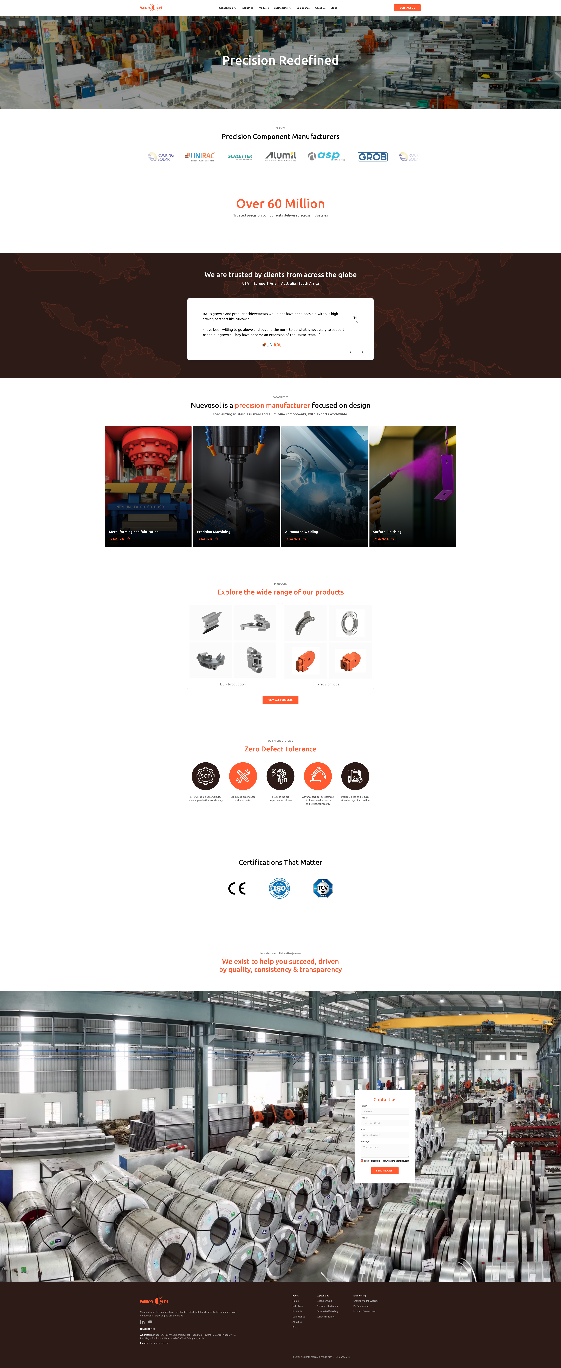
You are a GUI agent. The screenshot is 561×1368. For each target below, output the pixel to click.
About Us (320, 8)
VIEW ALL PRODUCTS (280, 700)
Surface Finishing (326, 1316)
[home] (151, 7)
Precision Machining (327, 1306)
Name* (364, 1106)
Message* (365, 1141)
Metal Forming (324, 1301)
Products (263, 8)
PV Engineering (361, 1306)
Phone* (364, 1118)
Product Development (364, 1311)
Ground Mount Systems (366, 1301)
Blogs (334, 8)
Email (363, 1129)
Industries (247, 8)
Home (295, 1301)
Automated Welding (327, 1311)
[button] (227, 8)
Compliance (303, 8)
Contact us (407, 8)
